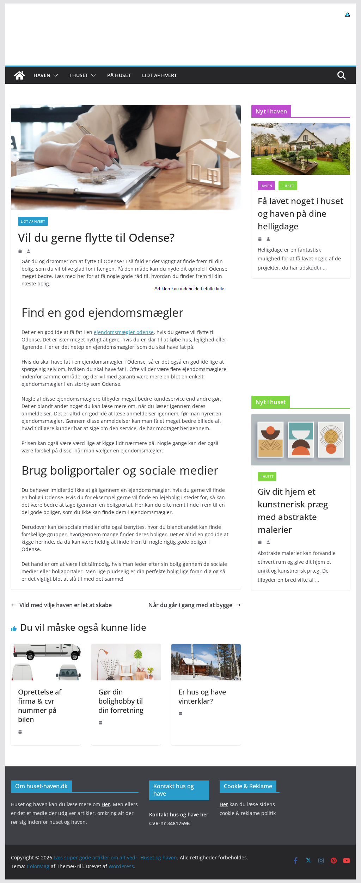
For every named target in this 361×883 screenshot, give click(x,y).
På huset (119, 75)
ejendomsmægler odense (124, 332)
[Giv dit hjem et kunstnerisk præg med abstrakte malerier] (300, 439)
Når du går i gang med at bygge (190, 605)
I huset (78, 75)
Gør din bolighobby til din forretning (120, 701)
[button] (54, 75)
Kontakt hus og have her (178, 814)
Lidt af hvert (159, 75)
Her (106, 804)
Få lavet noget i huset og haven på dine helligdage (300, 213)
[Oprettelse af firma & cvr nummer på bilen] (45, 649)
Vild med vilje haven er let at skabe (65, 605)
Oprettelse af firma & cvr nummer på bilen (39, 705)
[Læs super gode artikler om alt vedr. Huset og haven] (19, 75)
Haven (41, 75)
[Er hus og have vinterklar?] (206, 649)
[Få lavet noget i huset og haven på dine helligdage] (300, 149)
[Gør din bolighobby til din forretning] (126, 649)
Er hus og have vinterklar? (202, 696)
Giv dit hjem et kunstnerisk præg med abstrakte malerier (293, 510)
